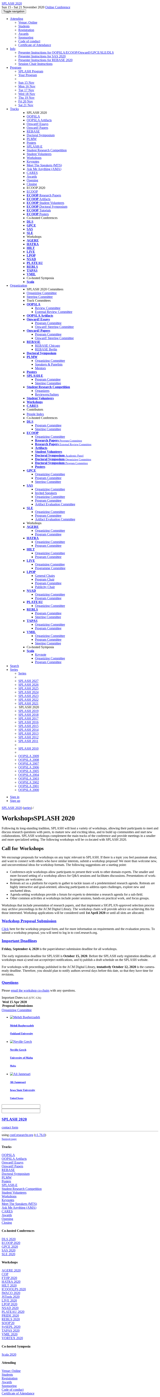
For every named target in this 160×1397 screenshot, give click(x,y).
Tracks (14, 109)
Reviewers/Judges (47, 394)
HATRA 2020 (11, 1281)
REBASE (33, 131)
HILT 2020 (9, 1285)
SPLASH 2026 (28, 684)
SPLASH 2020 (12, 808)
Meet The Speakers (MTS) (44, 165)
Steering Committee (40, 297)
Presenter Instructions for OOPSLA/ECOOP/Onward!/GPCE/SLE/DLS (66, 52)
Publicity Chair (45, 587)
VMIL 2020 (10, 1334)
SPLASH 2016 (28, 722)
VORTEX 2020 (12, 1338)
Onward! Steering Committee (54, 327)
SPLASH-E (34, 146)
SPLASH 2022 (28, 699)
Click (5, 929)
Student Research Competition (47, 150)
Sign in (14, 797)
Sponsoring (25, 37)
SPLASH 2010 (28, 748)
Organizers (42, 390)
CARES (32, 173)
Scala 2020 (9, 1354)
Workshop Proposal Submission (29, 921)
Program (15, 67)
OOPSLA (33, 116)
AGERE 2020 (11, 1270)
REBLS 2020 (11, 1319)
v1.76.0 (40, 1135)
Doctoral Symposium (41, 135)
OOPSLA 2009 (28, 756)
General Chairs (45, 575)
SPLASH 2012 (28, 737)
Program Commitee (48, 379)
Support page (9, 1138)
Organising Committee (50, 564)
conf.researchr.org (21, 1135)
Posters (31, 142)
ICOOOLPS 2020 (14, 1289)
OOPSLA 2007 (28, 763)
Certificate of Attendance (34, 45)
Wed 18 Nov (26, 94)
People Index (35, 414)
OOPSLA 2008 (28, 760)
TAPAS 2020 (11, 1330)
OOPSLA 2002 (28, 782)
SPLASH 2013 (28, 733)
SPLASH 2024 (28, 692)
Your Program (27, 75)
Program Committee (48, 323)
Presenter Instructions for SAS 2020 (42, 56)
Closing (32, 184)
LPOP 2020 (9, 1304)
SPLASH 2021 (28, 703)
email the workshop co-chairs (30, 990)
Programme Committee (50, 568)
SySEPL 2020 (11, 1327)
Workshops (34, 157)
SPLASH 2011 (28, 741)
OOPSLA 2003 (28, 778)
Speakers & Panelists (48, 364)
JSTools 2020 (11, 1296)
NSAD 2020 (10, 1308)
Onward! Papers (37, 127)
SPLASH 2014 (28, 729)
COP (5, 1274)
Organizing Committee (42, 293)
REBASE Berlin (46, 349)
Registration (26, 30)
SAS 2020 (8, 1250)
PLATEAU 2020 (13, 1311)
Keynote (40, 654)
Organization (18, 285)
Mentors (40, 368)
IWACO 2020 (11, 1293)
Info (12, 49)
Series (22, 673)
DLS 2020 (9, 1239)
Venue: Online (27, 22)
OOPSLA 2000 (28, 790)
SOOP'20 (8, 1323)
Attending (16, 18)
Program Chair (44, 579)
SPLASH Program (30, 71)
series (27, 808)
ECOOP (32, 191)
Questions (10, 982)
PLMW (32, 139)
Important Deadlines (19, 941)
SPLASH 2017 (28, 718)
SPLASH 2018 (28, 714)
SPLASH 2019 (28, 711)
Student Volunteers (39, 154)
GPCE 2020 (10, 1246)
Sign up (15, 800)
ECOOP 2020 (11, 1243)
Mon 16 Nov (26, 86)
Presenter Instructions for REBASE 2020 (45, 60)
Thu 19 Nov (26, 97)
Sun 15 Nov (26, 82)
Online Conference (57, 7)
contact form (10, 1127)
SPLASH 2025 (28, 688)
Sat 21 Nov (25, 105)
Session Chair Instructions (35, 64)
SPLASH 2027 (28, 681)
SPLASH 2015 (28, 726)
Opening (32, 180)
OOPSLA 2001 (28, 786)
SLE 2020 (8, 1254)
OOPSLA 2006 (28, 767)
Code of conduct (29, 41)
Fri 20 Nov (25, 101)
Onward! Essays (37, 124)
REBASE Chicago (47, 345)
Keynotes (33, 161)
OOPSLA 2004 (28, 775)
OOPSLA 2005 (28, 771)
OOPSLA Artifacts (39, 120)
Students (24, 26)
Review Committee (47, 308)
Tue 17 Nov (26, 90)
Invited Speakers (46, 493)
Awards (23, 33)
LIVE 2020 (9, 1300)
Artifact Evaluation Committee (55, 504)
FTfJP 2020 (9, 1278)
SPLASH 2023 (28, 696)
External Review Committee (53, 312)
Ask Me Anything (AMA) (44, 169)
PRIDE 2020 (10, 1315)
